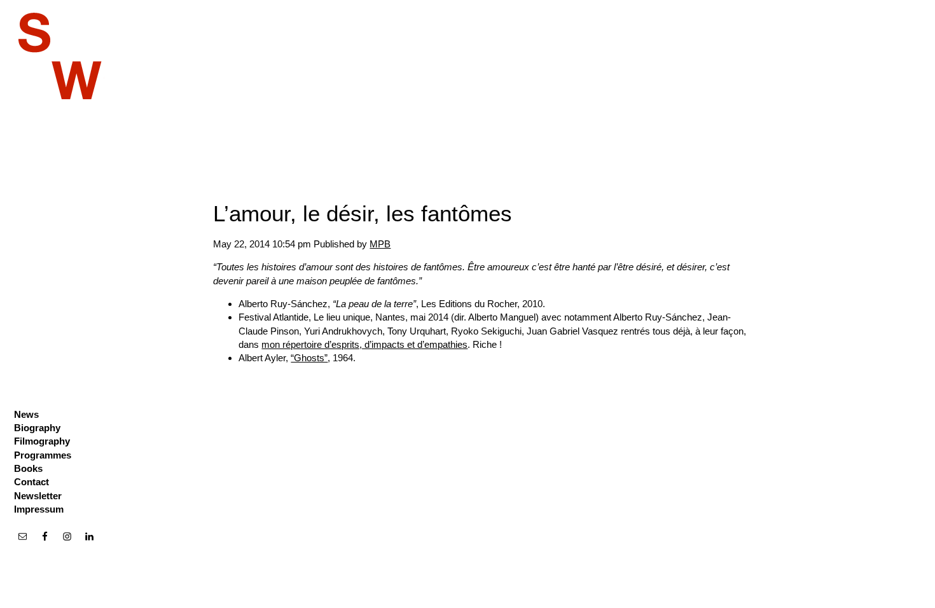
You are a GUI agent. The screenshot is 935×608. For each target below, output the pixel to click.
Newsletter (38, 495)
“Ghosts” (309, 357)
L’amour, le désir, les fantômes (362, 213)
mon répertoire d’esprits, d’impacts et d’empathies (364, 344)
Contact (31, 481)
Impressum (39, 509)
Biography (37, 427)
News (26, 414)
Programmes (42, 455)
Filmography (42, 441)
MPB (380, 243)
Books (28, 468)
